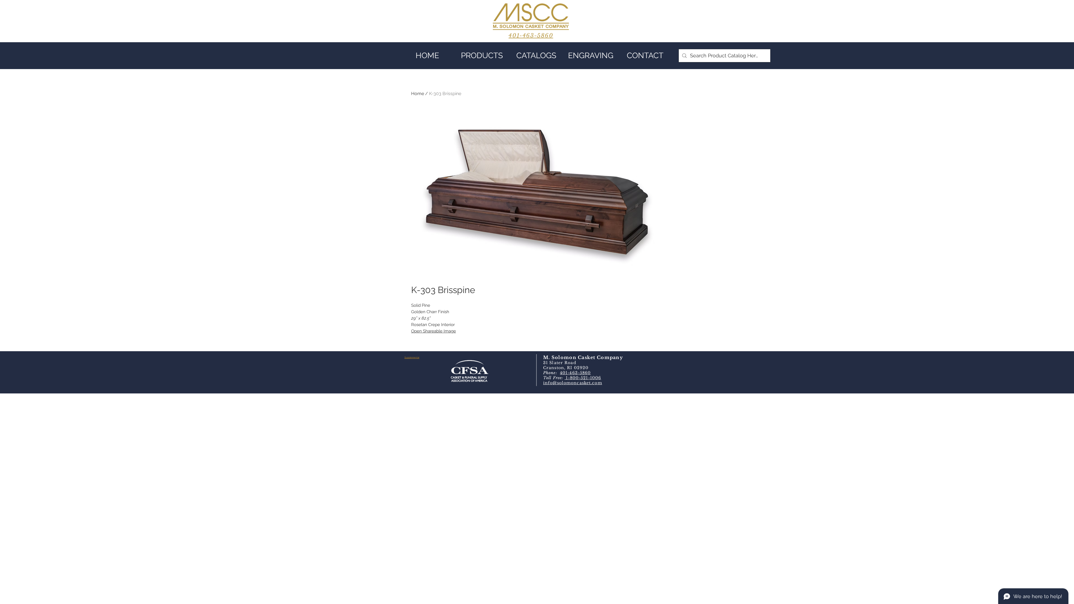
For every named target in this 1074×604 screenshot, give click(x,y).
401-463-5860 (575, 372)
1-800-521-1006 (582, 377)
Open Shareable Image (433, 331)
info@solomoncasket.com (572, 382)
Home (417, 93)
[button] (481, 55)
